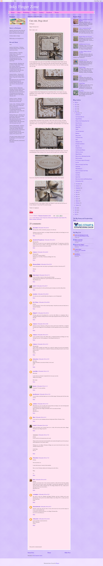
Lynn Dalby (35, 371)
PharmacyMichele (36, 264)
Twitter (57, 12)
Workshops (26, 12)
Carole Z (35, 425)
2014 (76, 111)
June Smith (35, 227)
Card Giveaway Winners (80, 150)
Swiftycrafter (35, 519)
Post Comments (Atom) (37, 555)
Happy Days (78, 127)
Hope (77, 139)
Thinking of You (79, 141)
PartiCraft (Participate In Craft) (81, 235)
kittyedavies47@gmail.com (38, 240)
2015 (76, 109)
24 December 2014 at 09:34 (43, 313)
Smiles (80, 76)
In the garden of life (79, 181)
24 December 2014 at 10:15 (42, 334)
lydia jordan (35, 359)
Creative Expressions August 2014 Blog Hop (85, 20)
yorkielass (35, 403)
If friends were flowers (80, 143)
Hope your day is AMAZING (80, 250)
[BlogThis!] (58, 216)
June (77, 194)
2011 (76, 212)
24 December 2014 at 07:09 (46, 264)
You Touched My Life (80, 116)
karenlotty (35, 294)
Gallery (41, 12)
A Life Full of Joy (79, 137)
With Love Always (79, 152)
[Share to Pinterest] (62, 216)
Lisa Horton (77, 254)
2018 (76, 102)
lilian (34, 417)
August (77, 190)
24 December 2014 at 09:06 (44, 302)
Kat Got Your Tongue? (79, 244)
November (78, 183)
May (77, 196)
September (78, 188)
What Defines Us (79, 168)
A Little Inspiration (78, 241)
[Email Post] (54, 215)
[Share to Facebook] (60, 216)
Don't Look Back (79, 158)
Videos (34, 12)
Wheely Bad (35, 458)
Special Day (78, 177)
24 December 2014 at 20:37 (45, 506)
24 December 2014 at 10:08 (42, 323)
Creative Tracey (78, 249)
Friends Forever (79, 147)
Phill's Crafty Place (79, 240)
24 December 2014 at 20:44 (44, 518)
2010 (76, 214)
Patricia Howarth (36, 506)
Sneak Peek (78, 166)
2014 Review (78, 114)
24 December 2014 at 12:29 (44, 394)
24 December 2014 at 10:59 (43, 359)
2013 (76, 208)
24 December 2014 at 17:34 (43, 458)
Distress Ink (50, 217)
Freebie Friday (82, 83)
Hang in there (78, 135)
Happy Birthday (79, 118)
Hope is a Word (79, 125)
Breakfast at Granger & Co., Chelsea (81, 245)
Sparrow (34, 386)
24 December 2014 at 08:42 (43, 294)
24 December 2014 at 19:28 (44, 494)
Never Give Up (78, 123)
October (77, 185)
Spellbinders (39, 219)
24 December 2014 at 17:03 (43, 435)
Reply (34, 235)
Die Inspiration (77, 255)
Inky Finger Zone (24, 6)
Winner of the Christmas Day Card (82, 121)
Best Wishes (81, 90)
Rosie (34, 479)
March (77, 201)
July (77, 192)
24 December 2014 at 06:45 (42, 252)
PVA (65, 217)
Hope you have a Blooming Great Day (83, 156)
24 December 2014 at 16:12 (40, 417)
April (77, 198)
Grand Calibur (61, 217)
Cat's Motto (78, 175)
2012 (76, 210)
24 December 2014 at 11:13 (42, 386)
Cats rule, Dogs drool (80, 131)
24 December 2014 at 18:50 (41, 479)
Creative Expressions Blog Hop (85, 28)
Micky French (36, 275)
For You (77, 162)
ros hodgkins (35, 494)
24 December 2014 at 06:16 (43, 227)
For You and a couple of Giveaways (82, 160)
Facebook (49, 12)
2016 (76, 106)
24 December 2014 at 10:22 (42, 344)
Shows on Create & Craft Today (82, 164)
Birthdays (77, 133)
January (77, 205)
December (78, 113)
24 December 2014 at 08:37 (42, 286)
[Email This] (56, 216)
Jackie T (34, 286)
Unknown (35, 252)
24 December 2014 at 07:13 (44, 275)
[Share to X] (59, 216)
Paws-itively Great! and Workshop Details (84, 179)
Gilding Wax (55, 217)
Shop (18, 12)
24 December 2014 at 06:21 (49, 240)
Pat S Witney (35, 302)
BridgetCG (35, 313)
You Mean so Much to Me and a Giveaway (85, 52)
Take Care (77, 145)
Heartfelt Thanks (82, 67)
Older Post (67, 552)
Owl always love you (83, 60)
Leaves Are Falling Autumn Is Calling (82, 236)
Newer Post (31, 552)
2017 (76, 104)
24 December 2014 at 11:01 (43, 371)
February (78, 203)
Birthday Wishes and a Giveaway (85, 36)
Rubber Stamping (32, 219)
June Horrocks (36, 394)
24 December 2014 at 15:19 (42, 403)
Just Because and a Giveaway (84, 44)
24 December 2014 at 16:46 (42, 425)
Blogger (57, 563)
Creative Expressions (44, 217)
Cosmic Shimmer (36, 217)
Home (13, 12)
